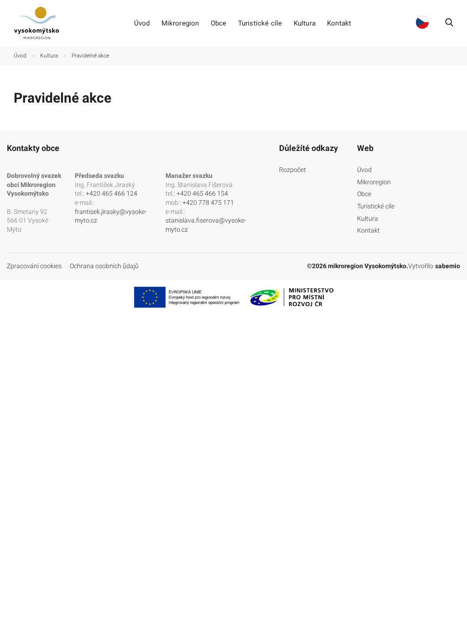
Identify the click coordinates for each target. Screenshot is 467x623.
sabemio (447, 266)
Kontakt (339, 23)
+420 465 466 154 (202, 193)
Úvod (142, 23)
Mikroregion (180, 23)
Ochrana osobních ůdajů (104, 266)
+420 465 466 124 (111, 193)
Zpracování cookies (34, 266)
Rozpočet (292, 169)
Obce (219, 23)
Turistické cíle (260, 23)
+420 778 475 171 (208, 202)
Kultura (305, 23)
